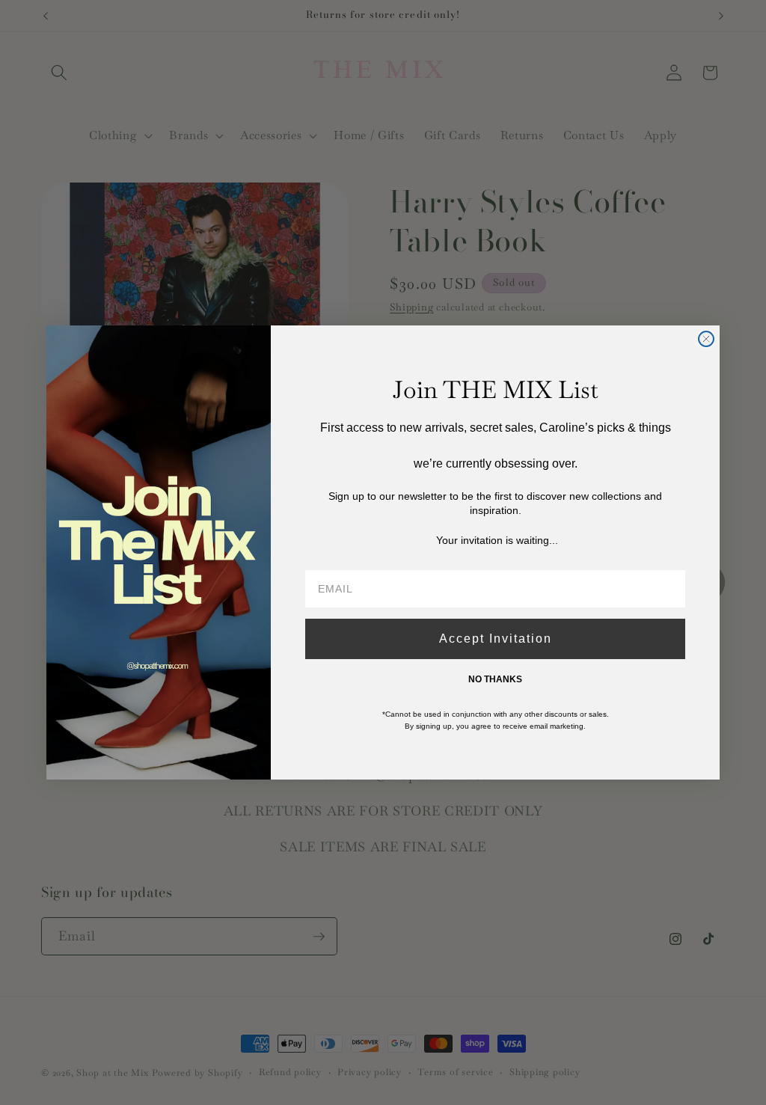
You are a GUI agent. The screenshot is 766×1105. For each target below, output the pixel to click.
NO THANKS (495, 679)
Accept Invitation (495, 638)
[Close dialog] (706, 338)
